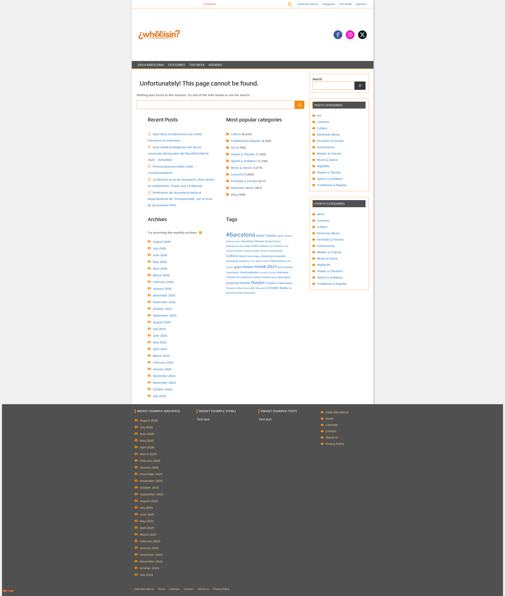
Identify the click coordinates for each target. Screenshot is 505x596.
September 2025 (165, 315)
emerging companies (273, 256)
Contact (330, 431)
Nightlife (323, 166)
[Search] (360, 86)
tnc (290, 288)
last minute (285, 267)
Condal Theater (260, 250)
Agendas (361, 4)
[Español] (12, 590)
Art (233, 147)
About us (331, 437)
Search (317, 79)
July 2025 (159, 329)
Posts (329, 418)
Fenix (252, 261)
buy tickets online (256, 245)
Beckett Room (273, 241)
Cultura (232, 256)
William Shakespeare (246, 293)
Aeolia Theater (266, 235)
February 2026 (163, 282)
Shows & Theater (243, 154)
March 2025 (161, 356)
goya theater (244, 267)
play (280, 277)
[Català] (5, 590)
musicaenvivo (249, 272)
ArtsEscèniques (233, 241)
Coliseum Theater (234, 251)
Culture (236, 134)
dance (242, 256)
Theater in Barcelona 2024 (240, 288)
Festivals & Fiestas (244, 181)
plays (287, 277)
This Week (345, 4)
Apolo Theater (285, 235)
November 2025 (164, 302)
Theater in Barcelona (279, 283)
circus (285, 246)
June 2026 (160, 255)
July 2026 (159, 248)
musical (263, 272)
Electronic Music (242, 188)
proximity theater (238, 283)
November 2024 (164, 382)
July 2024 (159, 396)
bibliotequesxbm (235, 246)
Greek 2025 (265, 266)
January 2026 (162, 289)
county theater (276, 251)
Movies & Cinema (329, 153)
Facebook (194, 4)
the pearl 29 (262, 288)
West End (230, 293)
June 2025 (160, 335)
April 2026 (160, 268)
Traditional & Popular (246, 141)
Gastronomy (325, 147)
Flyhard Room (278, 260)
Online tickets (262, 277)
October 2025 (162, 309)
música (273, 272)
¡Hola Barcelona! (308, 4)
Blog (234, 194)
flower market (262, 261)
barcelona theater (252, 241)
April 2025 (160, 349)
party (274, 277)
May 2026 (160, 262)
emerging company (237, 260)
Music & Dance (327, 258)
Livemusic (232, 272)
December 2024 (164, 376)
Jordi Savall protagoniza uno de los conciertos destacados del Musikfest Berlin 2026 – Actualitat (178, 153)
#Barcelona (240, 234)
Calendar (331, 425)
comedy (247, 251)
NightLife (323, 265)
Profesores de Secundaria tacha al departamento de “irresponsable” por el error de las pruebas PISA (180, 199)
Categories (328, 4)
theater (258, 282)
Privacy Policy (334, 444)
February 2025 (163, 362)
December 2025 (164, 295)
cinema (278, 245)
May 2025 (160, 342)
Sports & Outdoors (244, 161)
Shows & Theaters (330, 271)
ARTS (321, 214)
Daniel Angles (253, 256)
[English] (8, 590)
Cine (271, 246)
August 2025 (162, 322)
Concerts (237, 174)
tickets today (279, 288)
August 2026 (162, 242)
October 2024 (162, 389)
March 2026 (161, 275)
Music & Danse (241, 168)
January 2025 (162, 369)
